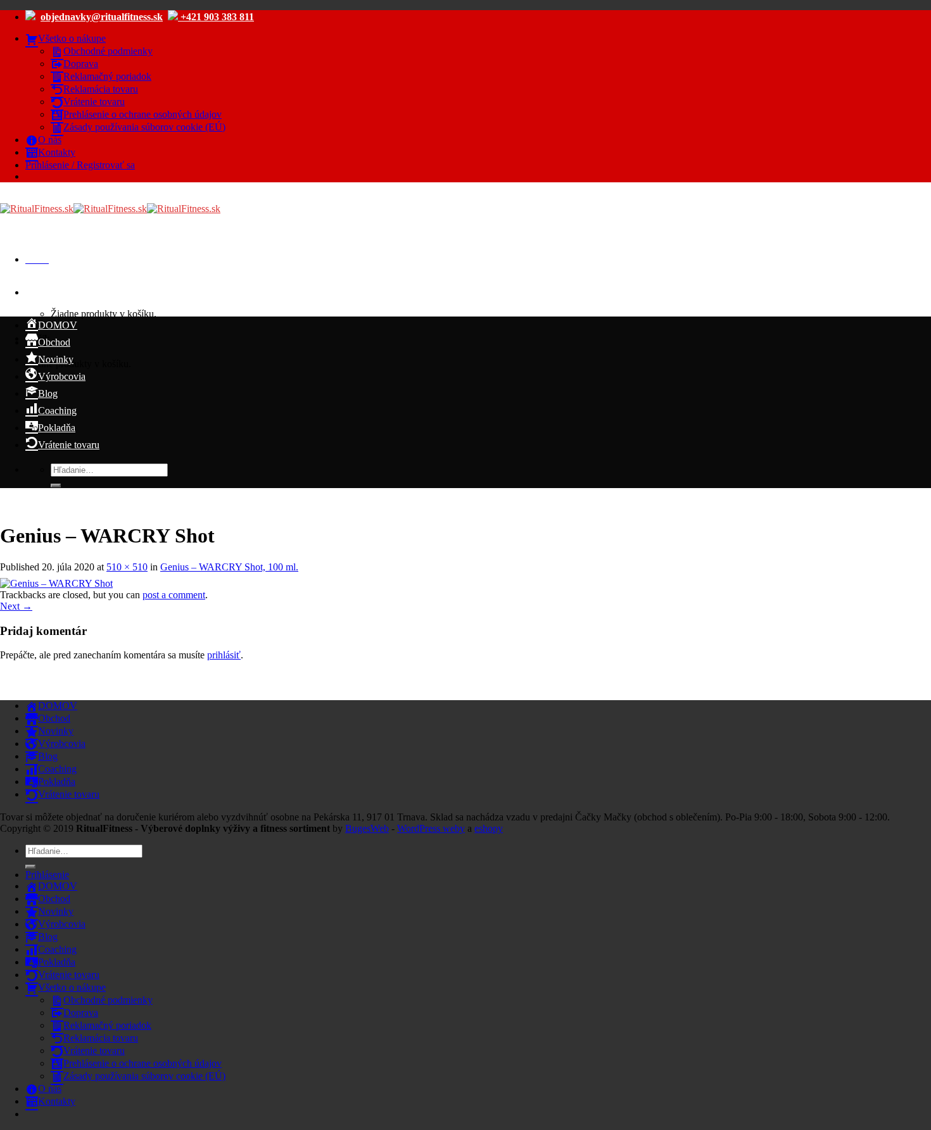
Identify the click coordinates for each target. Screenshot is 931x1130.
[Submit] (56, 485)
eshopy (488, 828)
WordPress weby (431, 828)
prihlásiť (224, 655)
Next (16, 606)
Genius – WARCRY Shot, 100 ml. (229, 567)
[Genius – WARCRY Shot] (56, 583)
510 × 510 (127, 567)
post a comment (173, 594)
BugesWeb (367, 828)
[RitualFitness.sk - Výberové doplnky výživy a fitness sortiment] (110, 208)
